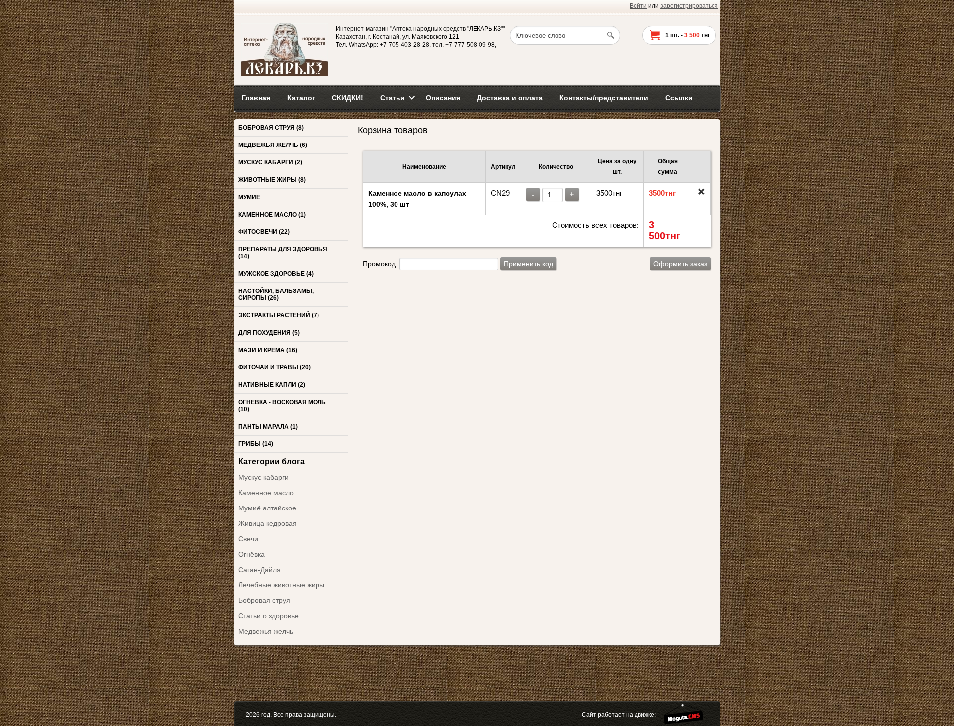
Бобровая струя (264, 600)
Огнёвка (251, 554)
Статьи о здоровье (268, 616)
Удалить (701, 192)
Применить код (528, 264)
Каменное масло (266, 493)
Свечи (248, 539)
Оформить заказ (680, 264)
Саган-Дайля (259, 570)
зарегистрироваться (689, 5)
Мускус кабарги (263, 477)
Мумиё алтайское (267, 508)
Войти (638, 5)
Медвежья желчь (265, 631)
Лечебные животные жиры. (282, 585)
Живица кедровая (267, 523)
